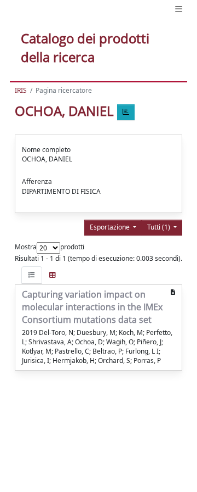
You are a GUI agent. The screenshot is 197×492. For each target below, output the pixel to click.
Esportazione (110, 227)
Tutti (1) (159, 227)
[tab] (31, 274)
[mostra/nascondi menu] (178, 9)
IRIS (21, 90)
